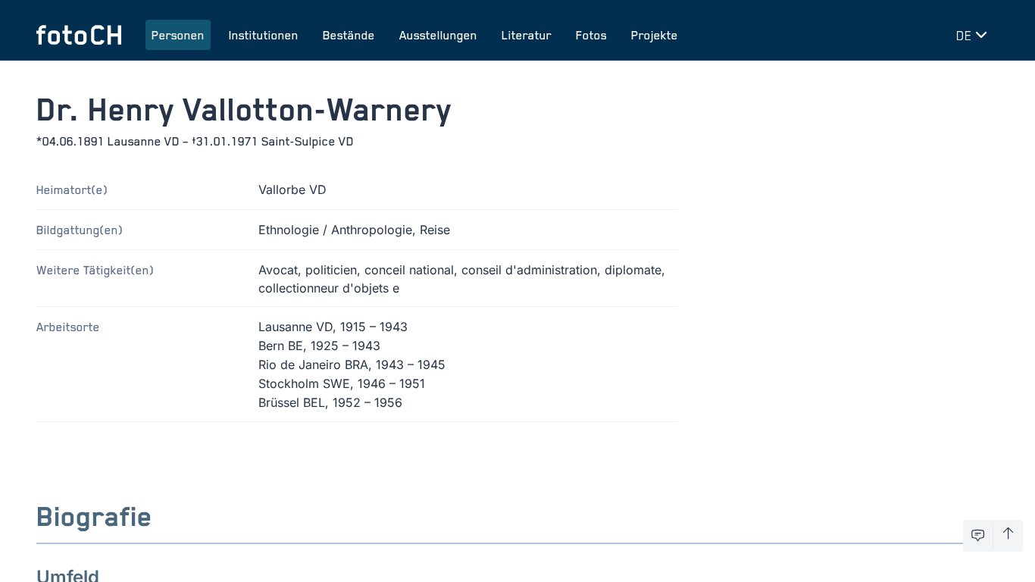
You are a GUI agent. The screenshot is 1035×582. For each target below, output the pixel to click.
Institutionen (264, 35)
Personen (178, 35)
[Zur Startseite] (78, 35)
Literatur (527, 35)
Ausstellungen (438, 35)
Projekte (654, 35)
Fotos (591, 35)
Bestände (349, 35)
